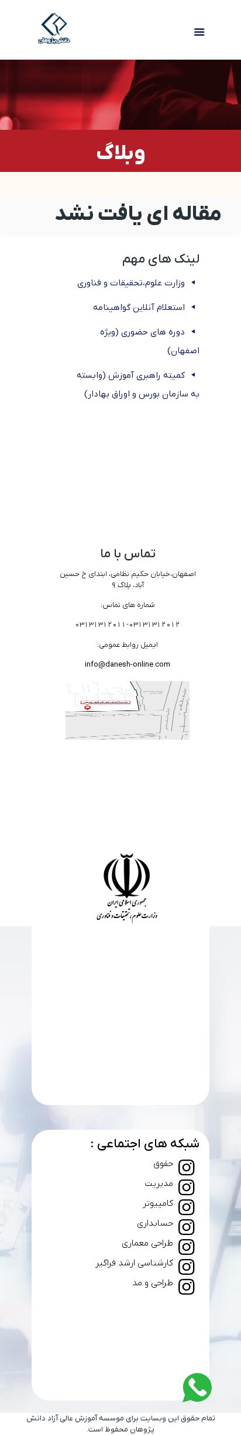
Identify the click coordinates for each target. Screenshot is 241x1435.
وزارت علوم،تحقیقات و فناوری (131, 283)
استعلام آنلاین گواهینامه (139, 307)
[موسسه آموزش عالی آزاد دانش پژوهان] (54, 30)
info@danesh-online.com (127, 665)
